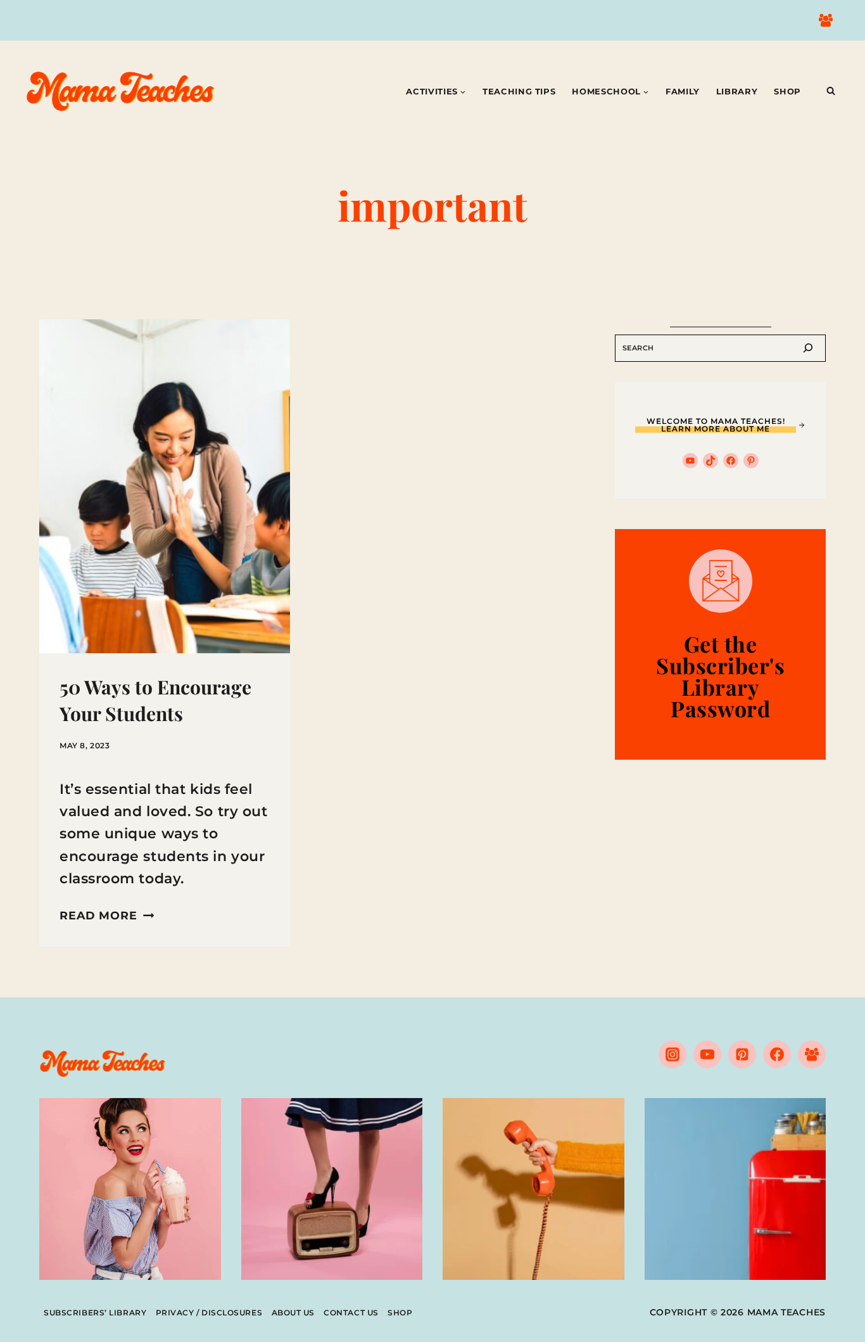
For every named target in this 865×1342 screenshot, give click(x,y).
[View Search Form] (831, 91)
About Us (293, 1312)
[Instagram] (672, 1054)
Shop (787, 91)
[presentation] (164, 486)
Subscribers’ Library (95, 1312)
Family (683, 91)
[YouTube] (707, 1054)
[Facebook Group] (826, 20)
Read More (107, 915)
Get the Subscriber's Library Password (720, 676)
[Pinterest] (742, 1054)
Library (737, 91)
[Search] (808, 348)
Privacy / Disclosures (209, 1312)
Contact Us (351, 1312)
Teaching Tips (519, 91)
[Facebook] (777, 1054)
